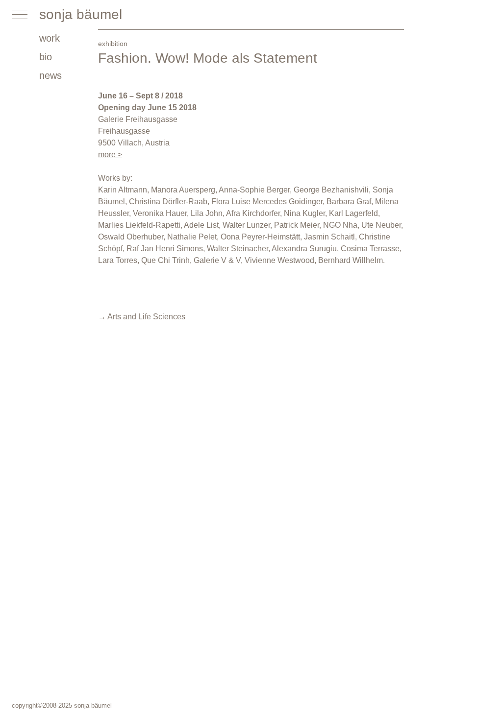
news (50, 75)
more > (110, 154)
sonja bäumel (80, 14)
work (49, 38)
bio (45, 56)
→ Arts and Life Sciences (141, 316)
